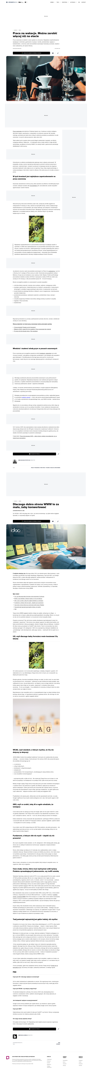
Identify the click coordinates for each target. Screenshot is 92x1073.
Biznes (52, 2)
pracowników (33, 185)
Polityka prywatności (49, 1067)
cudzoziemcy (51, 271)
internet (58, 1044)
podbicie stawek (26, 397)
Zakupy (64, 1065)
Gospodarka (65, 1060)
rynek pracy (42, 467)
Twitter (80, 1062)
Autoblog (72, 2)
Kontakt (83, 2)
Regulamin (49, 1064)
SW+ (79, 2)
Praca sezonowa (17, 131)
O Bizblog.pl (49, 1059)
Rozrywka (64, 2)
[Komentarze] (53, 53)
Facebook (81, 1063)
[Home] (20, 2)
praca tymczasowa (35, 467)
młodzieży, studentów (45, 353)
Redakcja (49, 1061)
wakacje (52, 467)
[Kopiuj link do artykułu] (58, 53)
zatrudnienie (57, 467)
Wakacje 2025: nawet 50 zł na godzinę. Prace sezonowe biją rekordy (32, 329)
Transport (64, 1063)
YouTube (80, 1065)
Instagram (81, 1060)
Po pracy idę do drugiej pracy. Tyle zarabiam (26, 331)
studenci (48, 467)
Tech (58, 2)
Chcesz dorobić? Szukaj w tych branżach (25, 327)
